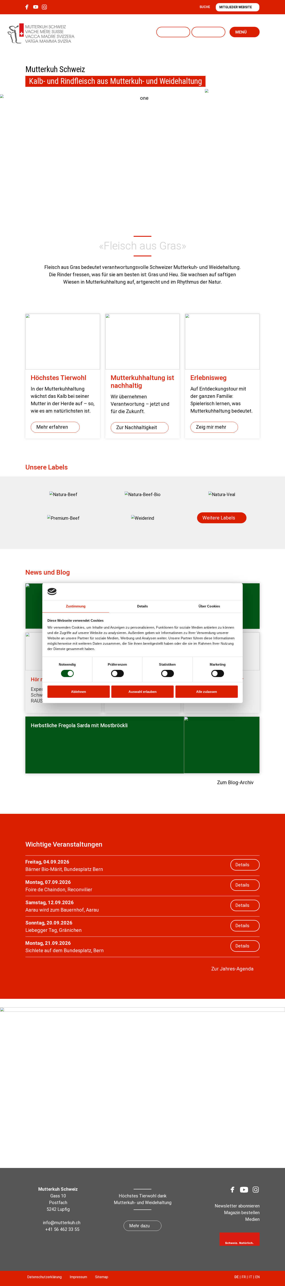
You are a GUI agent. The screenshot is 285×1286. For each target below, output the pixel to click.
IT (250, 1277)
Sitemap (101, 1277)
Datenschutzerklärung (44, 1277)
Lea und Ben (208, 32)
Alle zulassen (206, 692)
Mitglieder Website (235, 7)
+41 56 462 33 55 (62, 1229)
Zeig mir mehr (211, 427)
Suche (205, 7)
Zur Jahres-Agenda (232, 969)
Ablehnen (78, 692)
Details (242, 864)
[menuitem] (63, 494)
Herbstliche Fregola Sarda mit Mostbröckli (79, 726)
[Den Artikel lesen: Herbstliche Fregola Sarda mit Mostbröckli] (222, 745)
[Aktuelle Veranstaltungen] (231, 116)
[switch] (117, 673)
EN (257, 1277)
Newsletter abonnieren (237, 1206)
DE (236, 1277)
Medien (252, 1219)
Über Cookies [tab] (209, 606)
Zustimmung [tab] (76, 606)
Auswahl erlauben (142, 692)
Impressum (78, 1277)
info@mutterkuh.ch (62, 1222)
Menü (241, 32)
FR (244, 1277)
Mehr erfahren (52, 427)
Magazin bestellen (242, 1212)
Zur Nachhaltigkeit (136, 427)
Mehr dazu (139, 1225)
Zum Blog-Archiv (235, 782)
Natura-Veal (173, 32)
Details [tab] (142, 606)
